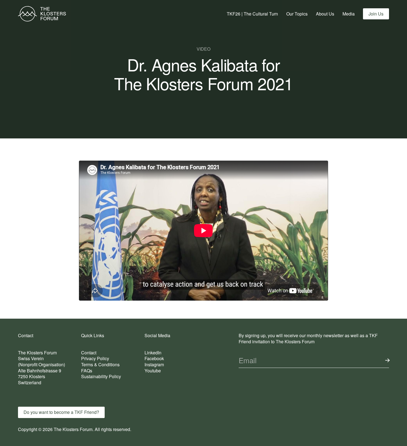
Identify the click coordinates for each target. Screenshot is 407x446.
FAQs (86, 370)
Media (348, 14)
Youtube (153, 370)
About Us (325, 14)
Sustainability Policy (101, 376)
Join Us (376, 14)
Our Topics (297, 14)
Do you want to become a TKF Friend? (61, 412)
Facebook (154, 358)
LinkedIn (153, 352)
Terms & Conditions (100, 364)
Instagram (154, 364)
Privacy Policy (95, 358)
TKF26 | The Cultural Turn (252, 14)
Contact (88, 352)
